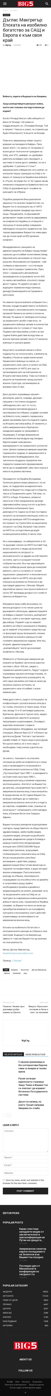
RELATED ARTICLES (13, 1054)
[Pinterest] (19, 51)
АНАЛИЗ (13, 10)
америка (14, 970)
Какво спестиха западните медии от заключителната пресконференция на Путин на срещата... (32, 1234)
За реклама (37, 1381)
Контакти (26, 1381)
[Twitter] (12, 51)
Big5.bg (8, 45)
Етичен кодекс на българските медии (25, 1387)
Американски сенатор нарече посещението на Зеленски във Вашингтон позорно (32, 1253)
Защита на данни (36, 1384)
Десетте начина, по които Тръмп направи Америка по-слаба (31, 1105)
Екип (17, 1381)
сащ (25, 973)
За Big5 (10, 1381)
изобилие (17, 973)
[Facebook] (5, 51)
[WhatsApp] (25, 51)
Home (5, 10)
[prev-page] (4, 1115)
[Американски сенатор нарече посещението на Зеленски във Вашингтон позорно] (10, 1252)
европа (7, 973)
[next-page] (9, 1115)
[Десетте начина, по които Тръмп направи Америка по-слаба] (10, 1105)
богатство (25, 970)
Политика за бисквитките (15, 1384)
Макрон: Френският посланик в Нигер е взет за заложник (38, 1009)
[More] (32, 51)
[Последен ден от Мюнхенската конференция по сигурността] (10, 1269)
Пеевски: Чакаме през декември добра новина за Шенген (14, 1009)
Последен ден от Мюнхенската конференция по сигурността (29, 1270)
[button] (4, 4)
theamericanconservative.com (18, 953)
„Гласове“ (17, 960)
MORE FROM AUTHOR (35, 1054)
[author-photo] (25, 1036)
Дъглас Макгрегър (39, 970)
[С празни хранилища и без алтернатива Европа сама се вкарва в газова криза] (10, 1065)
